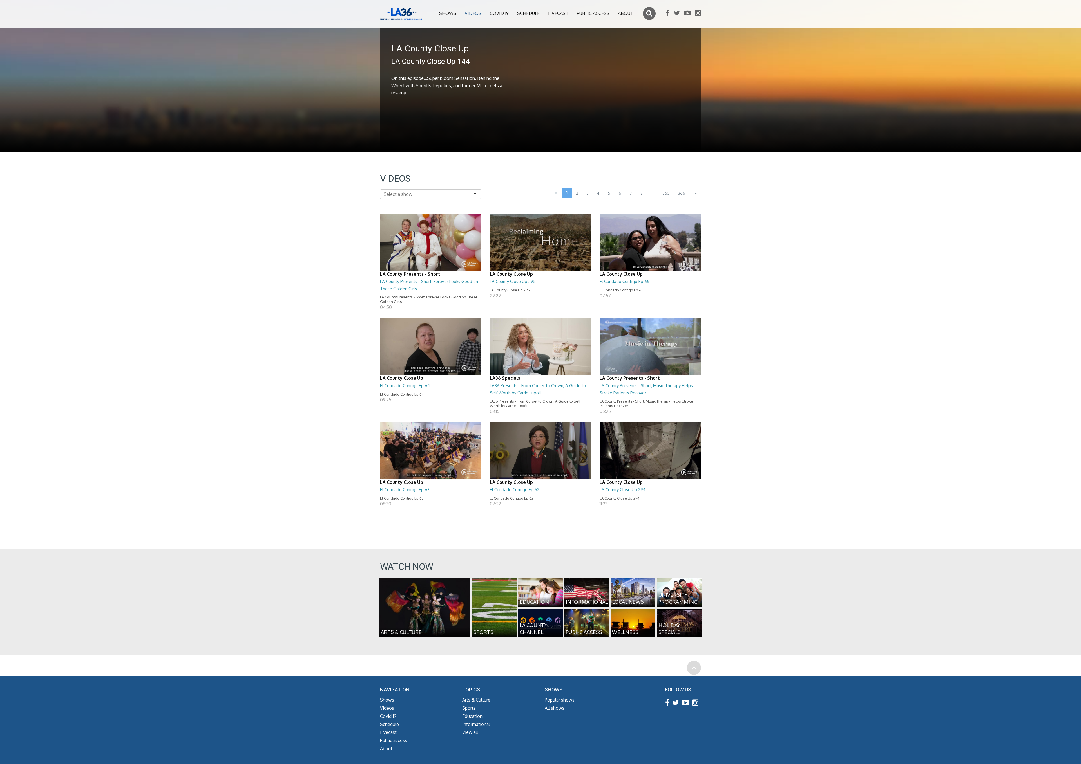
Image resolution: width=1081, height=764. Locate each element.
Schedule (528, 13)
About (625, 13)
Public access (593, 13)
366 (681, 193)
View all (470, 732)
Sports (469, 708)
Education (472, 716)
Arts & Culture (476, 700)
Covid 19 (499, 13)
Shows (447, 13)
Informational (476, 724)
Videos (473, 13)
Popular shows (560, 700)
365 (666, 193)
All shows (554, 708)
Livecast (558, 13)
